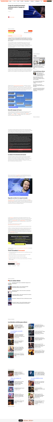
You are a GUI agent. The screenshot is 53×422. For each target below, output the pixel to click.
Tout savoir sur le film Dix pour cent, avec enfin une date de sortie (39, 382)
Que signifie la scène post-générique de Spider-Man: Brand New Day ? (38, 85)
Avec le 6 (11, 217)
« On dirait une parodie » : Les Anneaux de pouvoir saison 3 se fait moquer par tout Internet (19, 336)
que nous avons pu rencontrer (18, 85)
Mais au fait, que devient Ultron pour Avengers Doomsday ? (19, 342)
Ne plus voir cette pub (11, 28)
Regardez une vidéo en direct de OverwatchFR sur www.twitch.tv (14, 224)
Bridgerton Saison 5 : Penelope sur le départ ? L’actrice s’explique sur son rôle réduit (19, 373)
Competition (14, 265)
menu (10, 1)
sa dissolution (13, 231)
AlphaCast (18, 113)
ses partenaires (11, 145)
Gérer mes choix (20, 65)
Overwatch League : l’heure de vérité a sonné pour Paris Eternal (21, 291)
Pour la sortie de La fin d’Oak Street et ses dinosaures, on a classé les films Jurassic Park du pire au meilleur (38, 78)
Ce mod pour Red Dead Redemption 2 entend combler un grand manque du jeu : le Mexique (19, 326)
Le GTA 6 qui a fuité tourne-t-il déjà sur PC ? (19, 388)
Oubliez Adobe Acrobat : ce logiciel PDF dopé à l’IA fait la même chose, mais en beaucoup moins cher (39, 66)
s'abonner (49, 1)
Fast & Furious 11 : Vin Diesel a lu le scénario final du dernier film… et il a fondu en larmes (40, 345)
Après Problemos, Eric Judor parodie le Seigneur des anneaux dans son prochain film (39, 396)
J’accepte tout (21, 64)
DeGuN (27, 113)
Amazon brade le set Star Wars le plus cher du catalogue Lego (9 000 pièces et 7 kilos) (19, 383)
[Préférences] (46, 1)
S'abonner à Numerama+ (19, 244)
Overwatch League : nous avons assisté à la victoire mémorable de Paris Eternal (21, 295)
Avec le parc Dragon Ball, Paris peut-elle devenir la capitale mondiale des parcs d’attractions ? (19, 349)
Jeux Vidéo (43, 3)
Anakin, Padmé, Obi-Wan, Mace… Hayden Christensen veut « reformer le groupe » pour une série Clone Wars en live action (40, 373)
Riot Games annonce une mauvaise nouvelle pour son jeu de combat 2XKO (19, 395)
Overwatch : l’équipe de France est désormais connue (22, 298)
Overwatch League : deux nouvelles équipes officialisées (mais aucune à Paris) (20, 287)
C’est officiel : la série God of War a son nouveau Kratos (19, 401)
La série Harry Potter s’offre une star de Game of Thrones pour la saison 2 (40, 332)
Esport (18, 265)
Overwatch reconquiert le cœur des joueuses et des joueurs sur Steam (19, 254)
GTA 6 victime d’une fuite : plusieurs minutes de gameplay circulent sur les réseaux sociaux (41, 74)
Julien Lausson (12, 17)
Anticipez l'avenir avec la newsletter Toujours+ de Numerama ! (21, 283)
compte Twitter (14, 220)
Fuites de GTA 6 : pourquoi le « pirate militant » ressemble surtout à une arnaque (39, 402)
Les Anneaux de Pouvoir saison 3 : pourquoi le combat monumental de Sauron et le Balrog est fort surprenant (39, 89)
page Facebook (22, 220)
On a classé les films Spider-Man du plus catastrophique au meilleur (38, 82)
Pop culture (39, 3)
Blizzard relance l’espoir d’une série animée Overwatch (17, 255)
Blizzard (10, 265)
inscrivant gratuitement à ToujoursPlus (22, 248)
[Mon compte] (44, 1)
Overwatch (22, 250)
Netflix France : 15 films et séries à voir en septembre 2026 (19, 354)
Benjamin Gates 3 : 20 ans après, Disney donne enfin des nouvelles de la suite (39, 351)
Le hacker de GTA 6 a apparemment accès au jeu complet (40, 389)
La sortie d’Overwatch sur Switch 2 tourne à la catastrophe (18, 257)
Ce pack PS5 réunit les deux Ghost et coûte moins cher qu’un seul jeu (40, 326)
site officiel (18, 175)
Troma (13, 114)
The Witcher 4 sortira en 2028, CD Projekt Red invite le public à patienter (40, 338)
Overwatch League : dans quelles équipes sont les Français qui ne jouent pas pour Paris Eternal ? (21, 303)
